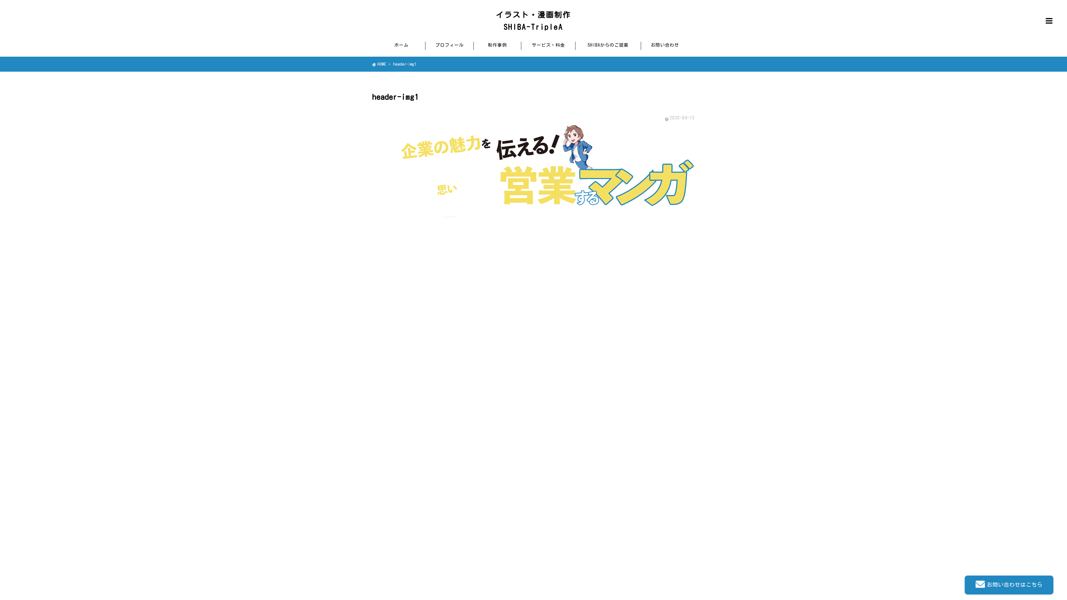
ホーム (401, 45)
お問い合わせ (665, 45)
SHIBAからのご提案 (608, 45)
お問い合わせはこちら (1015, 584)
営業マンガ (496, 324)
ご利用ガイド (498, 335)
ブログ (560, 303)
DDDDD (560, 314)
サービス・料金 (548, 45)
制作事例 (497, 45)
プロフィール (449, 45)
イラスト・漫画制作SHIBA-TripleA (533, 21)
